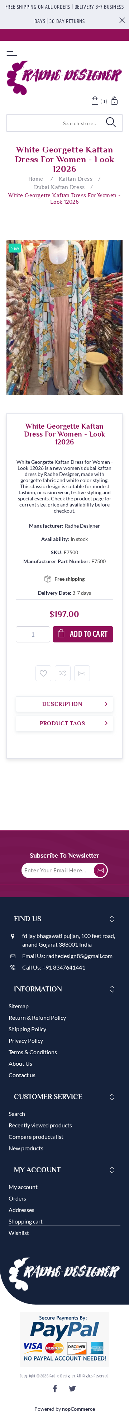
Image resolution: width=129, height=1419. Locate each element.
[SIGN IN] (115, 101)
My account (23, 1186)
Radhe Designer (82, 526)
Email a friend (82, 673)
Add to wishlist (43, 673)
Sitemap (19, 1006)
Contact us (22, 1074)
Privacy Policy (26, 1040)
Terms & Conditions (33, 1051)
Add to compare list (63, 673)
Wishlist (19, 1232)
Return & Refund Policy (37, 1017)
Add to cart (89, 634)
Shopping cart (26, 1221)
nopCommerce (78, 1409)
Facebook (56, 1391)
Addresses (21, 1209)
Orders (17, 1198)
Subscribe (100, 870)
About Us (20, 1063)
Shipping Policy (27, 1029)
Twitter (73, 1391)
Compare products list (36, 1136)
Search (17, 1113)
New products (26, 1148)
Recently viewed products (40, 1125)
